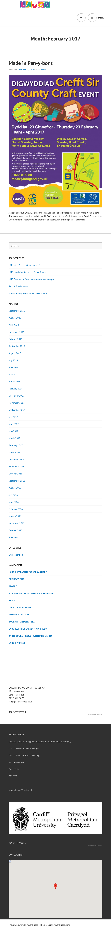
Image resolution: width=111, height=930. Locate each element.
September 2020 (17, 310)
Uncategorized (16, 554)
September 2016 (17, 480)
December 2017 (16, 395)
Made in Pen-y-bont (31, 63)
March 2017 (14, 438)
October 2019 (15, 339)
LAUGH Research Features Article (28, 572)
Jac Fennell (42, 69)
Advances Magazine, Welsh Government (28, 293)
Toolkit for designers (22, 621)
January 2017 (15, 452)
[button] (55, 886)
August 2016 (15, 487)
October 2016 (15, 473)
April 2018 (14, 374)
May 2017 (13, 431)
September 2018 (17, 346)
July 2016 (13, 494)
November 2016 (17, 466)
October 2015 (15, 530)
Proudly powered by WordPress (23, 924)
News (12, 600)
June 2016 (14, 501)
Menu (101, 17)
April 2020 (14, 324)
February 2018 (16, 388)
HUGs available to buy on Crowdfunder (27, 272)
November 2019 (17, 331)
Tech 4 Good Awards (18, 286)
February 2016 (16, 509)
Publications (16, 579)
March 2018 (14, 381)
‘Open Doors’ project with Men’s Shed (30, 635)
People (13, 586)
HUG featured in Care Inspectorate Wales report (32, 279)
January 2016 (15, 516)
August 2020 (15, 317)
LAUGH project (17, 642)
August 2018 (15, 353)
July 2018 (13, 360)
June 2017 (14, 424)
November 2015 (17, 523)
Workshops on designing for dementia (31, 593)
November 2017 (17, 402)
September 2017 (17, 409)
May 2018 (13, 367)
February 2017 (16, 445)
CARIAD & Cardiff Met (21, 607)
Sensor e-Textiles (19, 614)
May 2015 (13, 537)
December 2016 (16, 459)
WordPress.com (62, 924)
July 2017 (13, 416)
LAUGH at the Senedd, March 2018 (28, 628)
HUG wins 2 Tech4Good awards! (24, 265)
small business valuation (95, 714)
